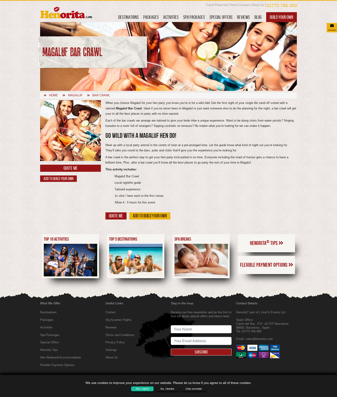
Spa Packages (194, 17)
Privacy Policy (115, 342)
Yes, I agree (142, 388)
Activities (171, 17)
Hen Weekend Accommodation (60, 357)
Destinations (128, 17)
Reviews (243, 17)
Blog (258, 17)
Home (234, 5)
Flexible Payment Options (264, 265)
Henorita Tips (264, 242)
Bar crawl (101, 95)
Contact (245, 5)
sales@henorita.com (259, 339)
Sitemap (110, 350)
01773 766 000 (281, 5)
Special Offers (221, 17)
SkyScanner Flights (118, 320)
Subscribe (201, 352)
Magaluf (75, 95)
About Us (258, 5)
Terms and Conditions (119, 335)
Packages (151, 17)
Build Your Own (281, 17)
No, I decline (167, 388)
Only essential (194, 388)
